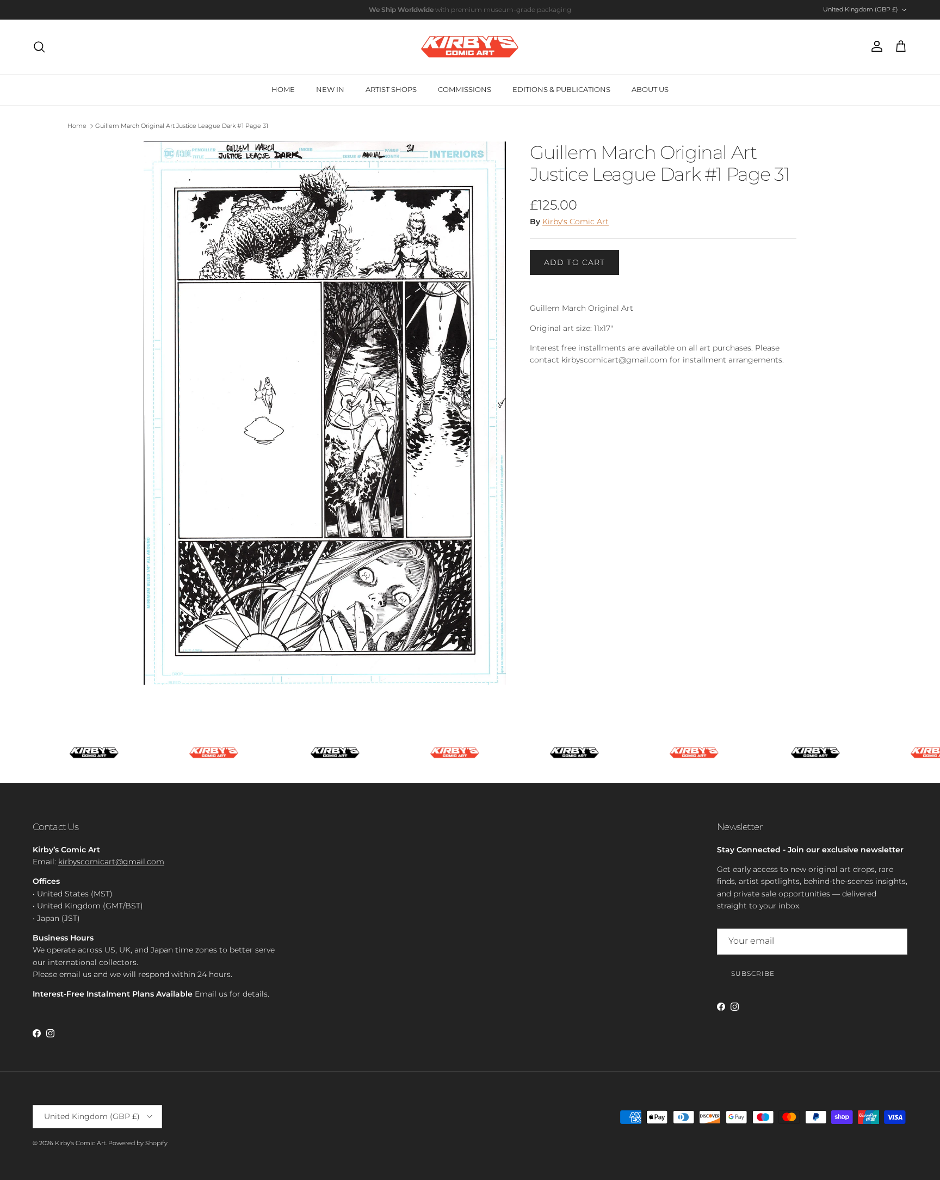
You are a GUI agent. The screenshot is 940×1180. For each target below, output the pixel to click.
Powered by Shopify (138, 1143)
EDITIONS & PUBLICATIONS (561, 89)
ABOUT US (650, 89)
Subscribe (753, 973)
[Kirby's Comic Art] (470, 46)
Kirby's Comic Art (575, 221)
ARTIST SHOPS (391, 89)
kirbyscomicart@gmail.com (111, 861)
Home (76, 126)
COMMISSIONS (464, 89)
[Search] (39, 46)
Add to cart (574, 262)
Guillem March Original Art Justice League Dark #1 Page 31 (181, 126)
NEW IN (330, 89)
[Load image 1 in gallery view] (325, 413)
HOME (283, 89)
